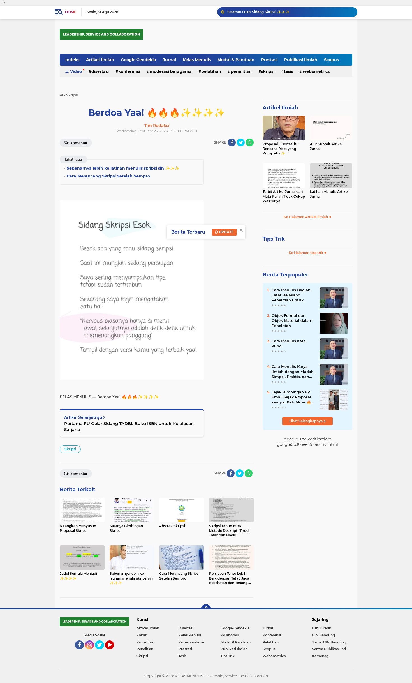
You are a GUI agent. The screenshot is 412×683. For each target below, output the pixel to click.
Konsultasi (145, 642)
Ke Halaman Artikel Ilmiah (306, 217)
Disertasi (100, 71)
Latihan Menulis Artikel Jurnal (329, 194)
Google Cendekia (138, 59)
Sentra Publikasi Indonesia (332, 649)
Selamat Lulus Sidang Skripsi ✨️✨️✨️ (258, 12)
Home (70, 12)
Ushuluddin (321, 628)
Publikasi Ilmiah (300, 59)
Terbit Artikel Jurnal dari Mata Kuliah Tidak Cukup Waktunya (284, 196)
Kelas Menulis (197, 59)
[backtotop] (206, 609)
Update (225, 232)
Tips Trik (274, 239)
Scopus (331, 59)
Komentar (78, 143)
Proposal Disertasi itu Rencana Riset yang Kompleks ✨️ (280, 149)
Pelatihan (211, 71)
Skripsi (267, 71)
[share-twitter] (241, 142)
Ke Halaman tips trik (306, 253)
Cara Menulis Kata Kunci (289, 343)
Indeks (72, 59)
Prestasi (269, 59)
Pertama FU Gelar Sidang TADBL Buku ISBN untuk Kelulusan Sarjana (129, 426)
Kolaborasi (230, 635)
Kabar (141, 635)
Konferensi (129, 71)
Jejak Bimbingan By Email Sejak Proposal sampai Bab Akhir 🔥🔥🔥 (291, 397)
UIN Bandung (323, 635)
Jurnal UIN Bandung (329, 642)
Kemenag (320, 656)
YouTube (113, 651)
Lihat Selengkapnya (306, 421)
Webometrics (316, 71)
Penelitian (241, 71)
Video (76, 71)
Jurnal (169, 59)
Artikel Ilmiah (100, 59)
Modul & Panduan (235, 59)
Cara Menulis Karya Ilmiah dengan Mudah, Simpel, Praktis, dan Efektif (293, 371)
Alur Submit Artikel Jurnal (326, 146)
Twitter (102, 651)
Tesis (288, 71)
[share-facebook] (232, 142)
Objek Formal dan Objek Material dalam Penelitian (292, 320)
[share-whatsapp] (250, 142)
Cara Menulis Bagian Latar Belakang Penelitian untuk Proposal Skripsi (291, 295)
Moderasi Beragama (171, 71)
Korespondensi (191, 642)
